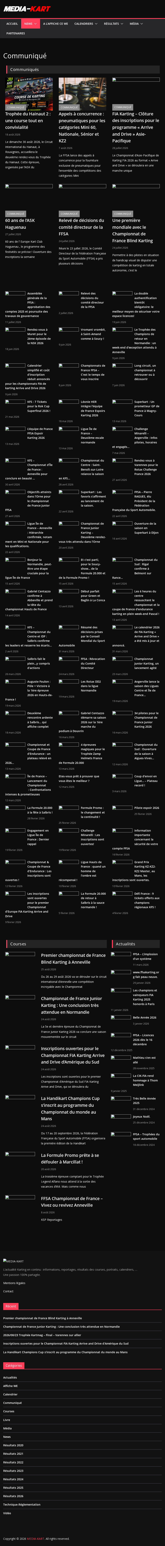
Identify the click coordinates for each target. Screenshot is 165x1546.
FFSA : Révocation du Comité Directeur (93, 663)
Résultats (111, 24)
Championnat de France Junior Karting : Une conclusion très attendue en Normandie (71, 1005)
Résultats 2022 (13, 1462)
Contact (8, 1291)
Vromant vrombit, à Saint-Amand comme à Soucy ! (93, 334)
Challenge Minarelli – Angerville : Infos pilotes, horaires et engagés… (134, 438)
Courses (8, 1411)
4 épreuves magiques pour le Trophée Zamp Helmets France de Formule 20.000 (82, 754)
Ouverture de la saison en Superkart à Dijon (146, 528)
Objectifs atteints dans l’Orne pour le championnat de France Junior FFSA (28, 501)
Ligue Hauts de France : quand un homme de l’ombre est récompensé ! (82, 871)
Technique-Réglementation (21, 1504)
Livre (6, 1420)
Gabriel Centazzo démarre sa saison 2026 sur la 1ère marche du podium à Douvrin (82, 722)
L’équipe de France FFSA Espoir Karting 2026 (40, 433)
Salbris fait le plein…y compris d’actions (38, 663)
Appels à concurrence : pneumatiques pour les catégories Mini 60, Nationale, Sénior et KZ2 (82, 127)
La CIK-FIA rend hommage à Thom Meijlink (145, 1080)
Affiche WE (10, 1386)
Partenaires (15, 33)
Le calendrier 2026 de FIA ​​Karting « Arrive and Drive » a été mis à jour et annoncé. (136, 636)
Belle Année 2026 (144, 1017)
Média (134, 24)
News (28, 24)
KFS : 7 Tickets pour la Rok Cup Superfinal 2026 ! (38, 406)
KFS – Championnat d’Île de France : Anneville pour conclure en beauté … (29, 469)
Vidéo (7, 1513)
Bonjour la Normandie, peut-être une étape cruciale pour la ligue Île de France (28, 569)
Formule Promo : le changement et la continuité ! (93, 812)
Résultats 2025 (13, 1488)
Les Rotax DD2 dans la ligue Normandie (91, 686)
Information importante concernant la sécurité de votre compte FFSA (135, 839)
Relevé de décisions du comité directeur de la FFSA (81, 227)
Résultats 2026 (13, 1496)
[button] (34, 24)
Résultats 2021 (13, 1454)
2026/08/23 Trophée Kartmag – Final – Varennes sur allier (42, 1335)
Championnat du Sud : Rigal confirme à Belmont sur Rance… (135, 569)
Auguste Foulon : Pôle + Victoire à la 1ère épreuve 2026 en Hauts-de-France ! (29, 691)
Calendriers (83, 24)
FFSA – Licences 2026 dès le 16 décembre (143, 1039)
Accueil (12, 24)
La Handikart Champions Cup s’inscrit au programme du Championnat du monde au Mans (65, 1352)
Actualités (10, 1377)
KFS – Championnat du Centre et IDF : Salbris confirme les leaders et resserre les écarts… (28, 636)
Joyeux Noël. (141, 1116)
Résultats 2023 (13, 1471)
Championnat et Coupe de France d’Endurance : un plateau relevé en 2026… (28, 754)
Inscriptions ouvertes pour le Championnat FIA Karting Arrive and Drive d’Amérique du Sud (73, 1055)
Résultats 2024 (13, 1479)
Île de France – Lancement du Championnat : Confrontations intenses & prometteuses (28, 785)
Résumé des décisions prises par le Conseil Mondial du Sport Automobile (82, 636)
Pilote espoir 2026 (146, 808)
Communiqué (15, 107)
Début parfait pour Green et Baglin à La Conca (93, 595)
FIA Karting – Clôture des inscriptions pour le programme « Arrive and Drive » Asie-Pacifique (135, 127)
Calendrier (10, 1394)
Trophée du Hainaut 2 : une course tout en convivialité (28, 120)
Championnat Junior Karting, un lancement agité (146, 663)
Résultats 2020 (13, 1445)
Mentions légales (14, 1283)
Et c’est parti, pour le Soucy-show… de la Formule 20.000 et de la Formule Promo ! (82, 569)
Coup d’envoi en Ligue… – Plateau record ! (146, 780)
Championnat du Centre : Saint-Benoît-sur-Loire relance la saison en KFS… (81, 469)
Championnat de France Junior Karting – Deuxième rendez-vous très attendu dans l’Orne (82, 533)
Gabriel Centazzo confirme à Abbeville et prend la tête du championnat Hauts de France (29, 600)
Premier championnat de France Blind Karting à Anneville (42, 1318)
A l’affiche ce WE (55, 24)
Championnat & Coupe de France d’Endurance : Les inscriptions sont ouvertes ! (28, 871)
